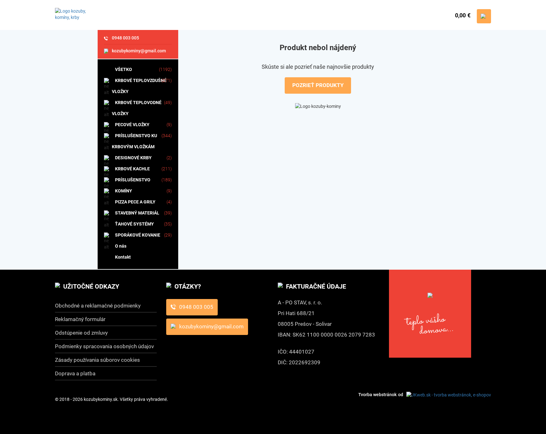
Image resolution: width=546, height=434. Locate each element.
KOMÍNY (123, 190)
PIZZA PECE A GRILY (135, 201)
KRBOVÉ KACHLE (132, 168)
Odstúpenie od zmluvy (81, 333)
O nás (120, 246)
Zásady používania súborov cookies (97, 360)
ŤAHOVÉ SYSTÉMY (134, 223)
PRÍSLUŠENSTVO (132, 179)
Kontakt (123, 257)
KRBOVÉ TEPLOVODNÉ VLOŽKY (136, 108)
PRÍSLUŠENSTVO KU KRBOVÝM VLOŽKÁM (134, 141)
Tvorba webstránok (377, 394)
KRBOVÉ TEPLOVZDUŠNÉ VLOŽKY (139, 86)
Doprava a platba (75, 373)
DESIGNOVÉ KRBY (133, 157)
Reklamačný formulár (80, 319)
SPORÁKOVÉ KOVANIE (137, 235)
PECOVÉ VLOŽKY (132, 124)
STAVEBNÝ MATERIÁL (137, 212)
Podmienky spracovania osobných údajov (104, 346)
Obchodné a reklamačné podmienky (98, 305)
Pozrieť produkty (318, 85)
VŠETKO (123, 69)
